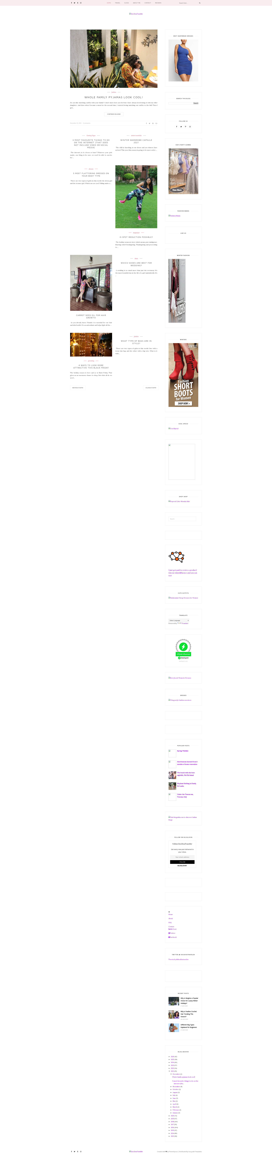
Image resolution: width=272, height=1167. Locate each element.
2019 (172, 1119)
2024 (172, 1062)
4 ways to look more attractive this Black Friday (91, 366)
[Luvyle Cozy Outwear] (177, 322)
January (175, 1113)
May (174, 1101)
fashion (114, 92)
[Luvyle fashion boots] (183, 406)
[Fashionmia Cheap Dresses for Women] (183, 598)
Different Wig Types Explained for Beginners (189, 1026)
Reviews (158, 3)
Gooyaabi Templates (195, 1152)
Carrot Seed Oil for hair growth (91, 316)
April (174, 1104)
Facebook (173, 937)
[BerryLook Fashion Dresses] (180, 678)
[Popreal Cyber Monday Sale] (179, 501)
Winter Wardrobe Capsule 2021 (136, 141)
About (171, 918)
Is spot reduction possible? (136, 237)
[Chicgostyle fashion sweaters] (180, 700)
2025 (172, 1059)
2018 (172, 1122)
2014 (172, 1133)
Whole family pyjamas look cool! (113, 97)
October (176, 1089)
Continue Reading (114, 114)
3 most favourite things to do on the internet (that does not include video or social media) (91, 144)
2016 (172, 1127)
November (176, 1086)
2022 (172, 1068)
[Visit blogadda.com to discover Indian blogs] (183, 820)
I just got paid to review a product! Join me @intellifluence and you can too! (183, 573)
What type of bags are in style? (136, 342)
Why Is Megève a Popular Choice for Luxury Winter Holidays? (189, 1000)
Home (109, 3)
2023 (172, 1065)
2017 (172, 1124)
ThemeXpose (173, 1152)
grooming (91, 361)
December (176, 1074)
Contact (147, 3)
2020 (172, 1116)
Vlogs (126, 3)
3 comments (86, 123)
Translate (185, 623)
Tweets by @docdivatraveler (179, 959)
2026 (172, 1057)
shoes (136, 258)
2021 (172, 1071)
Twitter (172, 933)
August (175, 1092)
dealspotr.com (183, 661)
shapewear (136, 233)
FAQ (170, 922)
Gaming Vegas (91, 135)
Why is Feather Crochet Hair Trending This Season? (189, 1014)
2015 (172, 1130)
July (174, 1095)
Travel (117, 3)
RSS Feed (173, 929)
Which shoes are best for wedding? (136, 264)
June (174, 1098)
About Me (136, 3)
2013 (172, 1136)
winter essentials (136, 135)
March (175, 1107)
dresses (91, 169)
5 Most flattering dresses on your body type (91, 174)
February (176, 1110)
